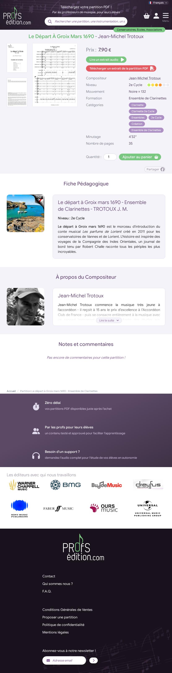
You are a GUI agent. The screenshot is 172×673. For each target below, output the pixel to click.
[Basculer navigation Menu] (166, 15)
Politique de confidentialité (63, 625)
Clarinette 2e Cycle (143, 111)
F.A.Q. (46, 591)
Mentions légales (55, 632)
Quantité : (93, 157)
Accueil (11, 391)
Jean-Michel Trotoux (145, 78)
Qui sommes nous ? (57, 584)
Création (137, 123)
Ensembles (138, 117)
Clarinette (137, 105)
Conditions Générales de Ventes (67, 610)
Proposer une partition (59, 617)
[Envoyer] (93, 660)
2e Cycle (156, 117)
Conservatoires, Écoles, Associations (139, 29)
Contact (48, 576)
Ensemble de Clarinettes (146, 130)
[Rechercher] (50, 22)
